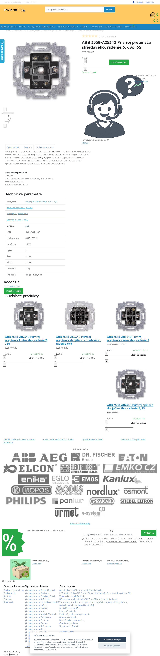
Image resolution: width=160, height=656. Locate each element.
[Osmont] (135, 490)
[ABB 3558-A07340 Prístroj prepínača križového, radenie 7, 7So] (29, 316)
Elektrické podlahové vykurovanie (74, 614)
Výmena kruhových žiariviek (71, 596)
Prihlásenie (139, 2)
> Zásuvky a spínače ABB (51, 31)
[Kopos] (31, 490)
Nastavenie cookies (112, 646)
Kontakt (26, 2)
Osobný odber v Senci (35, 629)
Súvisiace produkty (44, 147)
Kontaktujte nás (114, 563)
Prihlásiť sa (149, 533)
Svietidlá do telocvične (69, 608)
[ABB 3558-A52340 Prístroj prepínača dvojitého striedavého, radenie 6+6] (80, 316)
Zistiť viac (36, 563)
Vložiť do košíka (118, 62)
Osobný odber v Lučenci (36, 605)
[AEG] (53, 457)
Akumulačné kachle (68, 617)
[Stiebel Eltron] (137, 501)
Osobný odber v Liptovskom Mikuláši (42, 602)
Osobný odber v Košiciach (37, 599)
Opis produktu (13, 147)
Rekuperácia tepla (67, 611)
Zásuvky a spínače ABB (17, 213)
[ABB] (24, 457)
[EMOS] (86, 479)
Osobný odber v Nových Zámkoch (40, 614)
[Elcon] (30, 468)
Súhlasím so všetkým (112, 640)
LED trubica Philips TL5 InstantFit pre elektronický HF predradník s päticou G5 (94, 593)
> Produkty (18, 31)
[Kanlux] (122, 479)
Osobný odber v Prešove (36, 623)
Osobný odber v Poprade (36, 620)
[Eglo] (60, 479)
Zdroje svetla (130, 27)
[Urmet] (66, 512)
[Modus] (69, 490)
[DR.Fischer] (93, 457)
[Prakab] (102, 501)
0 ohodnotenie (107, 36)
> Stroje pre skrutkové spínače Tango (90, 31)
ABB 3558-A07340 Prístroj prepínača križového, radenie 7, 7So (26, 340)
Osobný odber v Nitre (35, 611)
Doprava (34, 2)
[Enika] (33, 479)
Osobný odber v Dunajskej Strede (40, 596)
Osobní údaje (10, 593)
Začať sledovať (141, 81)
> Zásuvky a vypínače (32, 31)
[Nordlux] (103, 490)
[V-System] (93, 512)
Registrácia (150, 2)
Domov (8, 31)
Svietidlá (84, 27)
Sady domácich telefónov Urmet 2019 (76, 605)
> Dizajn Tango (68, 31)
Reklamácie (9, 602)
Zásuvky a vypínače (113, 27)
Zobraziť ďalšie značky (80, 523)
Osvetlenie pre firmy (68, 623)
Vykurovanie (96, 27)
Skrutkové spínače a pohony (19, 207)
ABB (28, 226)
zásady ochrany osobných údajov (122, 541)
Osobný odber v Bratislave (37, 593)
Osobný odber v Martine (36, 608)
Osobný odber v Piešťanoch (38, 617)
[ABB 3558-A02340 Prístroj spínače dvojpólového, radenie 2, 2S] (131, 384)
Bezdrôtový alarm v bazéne (71, 620)
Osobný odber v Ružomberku (38, 626)
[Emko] (130, 468)
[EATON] (133, 457)
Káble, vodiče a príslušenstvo (41, 27)
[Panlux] (67, 501)
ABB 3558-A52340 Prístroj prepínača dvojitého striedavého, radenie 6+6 (78, 340)
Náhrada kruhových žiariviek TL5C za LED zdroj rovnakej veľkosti (88, 599)
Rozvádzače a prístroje (68, 27)
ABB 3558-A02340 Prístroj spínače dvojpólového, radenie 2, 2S (130, 406)
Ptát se (85, 143)
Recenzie (28, 147)
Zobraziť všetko (66, 631)
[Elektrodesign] (80, 468)
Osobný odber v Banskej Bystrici (40, 590)
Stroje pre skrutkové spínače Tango (41, 201)
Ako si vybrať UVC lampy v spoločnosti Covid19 (81, 590)
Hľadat (109, 9)
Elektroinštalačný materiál (13, 27)
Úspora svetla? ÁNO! (68, 626)
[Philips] (26, 501)
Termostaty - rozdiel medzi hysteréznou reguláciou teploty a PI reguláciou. (93, 602)
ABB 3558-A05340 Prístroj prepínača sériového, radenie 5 (128, 338)
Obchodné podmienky (12, 2)
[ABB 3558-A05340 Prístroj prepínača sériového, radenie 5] (131, 316)
